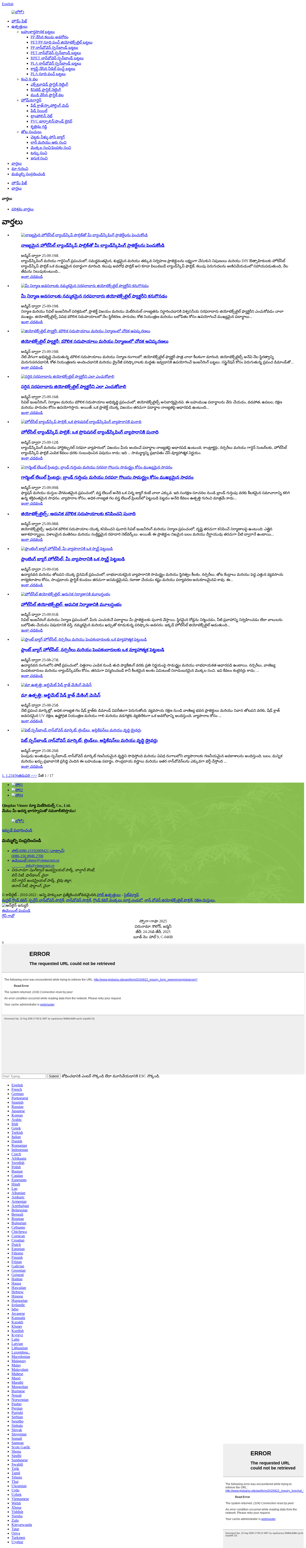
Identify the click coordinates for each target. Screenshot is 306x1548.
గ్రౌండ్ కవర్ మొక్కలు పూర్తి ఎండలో (117, 900)
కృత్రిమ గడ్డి (39, 126)
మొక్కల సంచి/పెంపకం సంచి (51, 148)
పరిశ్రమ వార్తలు (22, 209)
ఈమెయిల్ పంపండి (16, 911)
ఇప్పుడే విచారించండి (17, 830)
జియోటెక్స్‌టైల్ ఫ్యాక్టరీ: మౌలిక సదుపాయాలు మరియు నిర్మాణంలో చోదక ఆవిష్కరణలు (94, 341)
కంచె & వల (29, 79)
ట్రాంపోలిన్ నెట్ (41, 116)
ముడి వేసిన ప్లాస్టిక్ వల (47, 95)
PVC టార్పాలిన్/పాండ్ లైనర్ (51, 121)
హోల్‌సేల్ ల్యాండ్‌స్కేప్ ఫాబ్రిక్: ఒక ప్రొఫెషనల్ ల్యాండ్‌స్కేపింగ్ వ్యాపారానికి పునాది (89, 432)
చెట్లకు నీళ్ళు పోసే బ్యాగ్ (48, 137)
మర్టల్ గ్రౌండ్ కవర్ (14, 900)
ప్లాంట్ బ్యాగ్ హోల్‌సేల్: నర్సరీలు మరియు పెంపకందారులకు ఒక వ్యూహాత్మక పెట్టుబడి (92, 649)
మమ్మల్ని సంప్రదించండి (28, 174)
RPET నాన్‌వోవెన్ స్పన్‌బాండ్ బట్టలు (57, 58)
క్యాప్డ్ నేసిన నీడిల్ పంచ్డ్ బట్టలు (53, 69)
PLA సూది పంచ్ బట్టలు (48, 74)
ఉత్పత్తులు (19, 26)
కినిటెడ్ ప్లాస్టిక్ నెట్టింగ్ (46, 90)
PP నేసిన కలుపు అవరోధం (49, 37)
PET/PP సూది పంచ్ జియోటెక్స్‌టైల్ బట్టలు (62, 42)
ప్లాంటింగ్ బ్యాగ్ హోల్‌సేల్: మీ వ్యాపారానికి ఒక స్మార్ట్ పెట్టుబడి (73, 558)
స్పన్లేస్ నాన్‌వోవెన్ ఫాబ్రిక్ (46, 900)
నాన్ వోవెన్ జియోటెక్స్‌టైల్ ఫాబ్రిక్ (168, 900)
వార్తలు (16, 163)
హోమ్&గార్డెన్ (31, 100)
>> (35, 776)
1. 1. (5, 776)
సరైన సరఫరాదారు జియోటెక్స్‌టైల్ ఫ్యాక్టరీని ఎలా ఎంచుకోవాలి (73, 386)
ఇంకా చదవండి (32, 277)
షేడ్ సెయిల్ (39, 111)
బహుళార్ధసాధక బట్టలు (38, 32)
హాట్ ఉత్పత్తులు (109, 895)
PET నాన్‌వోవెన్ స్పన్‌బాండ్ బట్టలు (56, 53)
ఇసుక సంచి (39, 158)
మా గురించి (19, 169)
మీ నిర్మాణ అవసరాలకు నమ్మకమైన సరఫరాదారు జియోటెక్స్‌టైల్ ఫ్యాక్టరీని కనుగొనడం (94, 296)
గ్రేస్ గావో (8, 916)
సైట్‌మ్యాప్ (131, 895)
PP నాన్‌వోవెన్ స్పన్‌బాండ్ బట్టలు (54, 47)
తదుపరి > (25, 776)
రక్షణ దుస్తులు (204, 900)
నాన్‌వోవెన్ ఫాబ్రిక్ (78, 900)
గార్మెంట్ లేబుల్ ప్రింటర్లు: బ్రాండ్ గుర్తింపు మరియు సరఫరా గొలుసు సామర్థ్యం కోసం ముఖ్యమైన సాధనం (107, 477)
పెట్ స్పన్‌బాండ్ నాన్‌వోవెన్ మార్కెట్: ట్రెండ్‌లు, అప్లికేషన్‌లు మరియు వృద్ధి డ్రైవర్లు (89, 740)
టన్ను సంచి (39, 153)
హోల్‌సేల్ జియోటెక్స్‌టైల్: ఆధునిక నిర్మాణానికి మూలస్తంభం (71, 604)
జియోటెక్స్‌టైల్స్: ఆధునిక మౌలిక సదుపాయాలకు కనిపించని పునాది (78, 513)
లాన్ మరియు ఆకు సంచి (48, 142)
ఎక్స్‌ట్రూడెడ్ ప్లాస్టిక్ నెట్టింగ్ (49, 84)
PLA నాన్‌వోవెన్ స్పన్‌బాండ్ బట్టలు (56, 63)
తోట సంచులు (31, 132)
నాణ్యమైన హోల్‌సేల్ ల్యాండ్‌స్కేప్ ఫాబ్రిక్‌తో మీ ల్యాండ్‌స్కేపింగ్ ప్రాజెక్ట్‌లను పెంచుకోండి (92, 245)
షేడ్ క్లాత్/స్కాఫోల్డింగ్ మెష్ (50, 105)
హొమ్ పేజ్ (19, 21)
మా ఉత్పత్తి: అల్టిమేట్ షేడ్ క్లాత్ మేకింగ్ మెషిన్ (60, 695)
